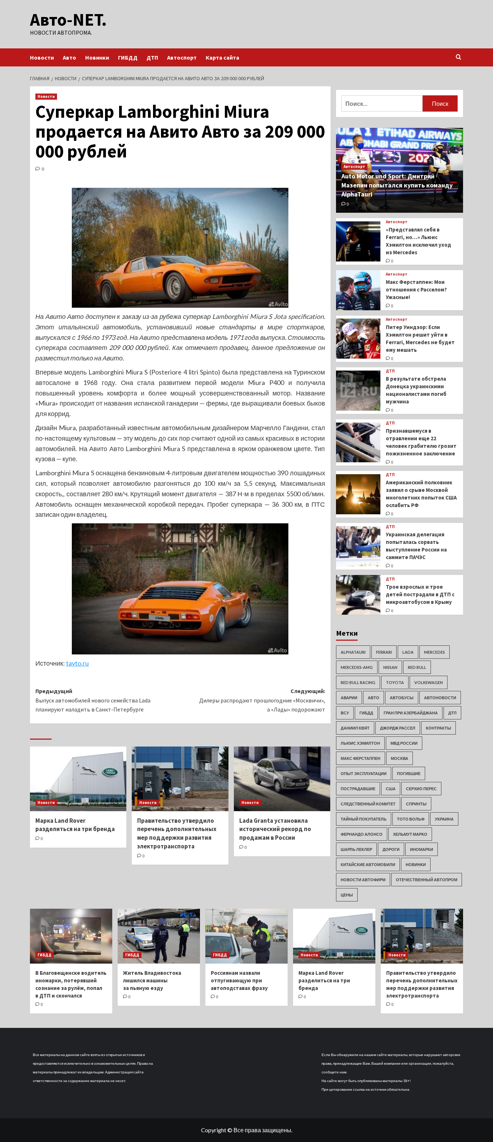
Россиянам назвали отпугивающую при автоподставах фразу (239, 980)
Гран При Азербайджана (411, 712)
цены (347, 894)
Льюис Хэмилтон (360, 743)
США (391, 788)
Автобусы (402, 697)
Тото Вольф (410, 819)
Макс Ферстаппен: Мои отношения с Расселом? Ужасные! (416, 289)
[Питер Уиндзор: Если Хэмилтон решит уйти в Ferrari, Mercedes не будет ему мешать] (358, 339)
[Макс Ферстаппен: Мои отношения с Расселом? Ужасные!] (358, 290)
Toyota (395, 682)
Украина (444, 819)
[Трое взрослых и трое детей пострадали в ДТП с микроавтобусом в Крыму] (358, 595)
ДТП (152, 57)
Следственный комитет (368, 803)
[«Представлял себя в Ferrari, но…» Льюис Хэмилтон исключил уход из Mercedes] (358, 241)
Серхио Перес (421, 788)
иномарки (421, 849)
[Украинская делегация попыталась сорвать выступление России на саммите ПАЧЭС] (358, 546)
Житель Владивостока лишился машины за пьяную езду (152, 980)
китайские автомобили (368, 864)
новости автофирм (363, 879)
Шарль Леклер (356, 849)
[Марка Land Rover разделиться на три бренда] (78, 779)
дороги (391, 849)
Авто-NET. (68, 19)
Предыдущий (92, 700)
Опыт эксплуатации (364, 773)
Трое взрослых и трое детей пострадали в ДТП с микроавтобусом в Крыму (420, 594)
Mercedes (434, 652)
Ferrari (384, 652)
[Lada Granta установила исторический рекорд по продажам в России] (282, 779)
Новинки (97, 57)
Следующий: (262, 700)
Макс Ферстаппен (360, 758)
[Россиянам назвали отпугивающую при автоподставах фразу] (246, 936)
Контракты (438, 728)
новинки (416, 864)
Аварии (349, 697)
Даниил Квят (355, 728)
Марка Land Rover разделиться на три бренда (75, 825)
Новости (42, 57)
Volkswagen (428, 682)
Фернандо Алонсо (362, 834)
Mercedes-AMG (357, 667)
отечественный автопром (426, 879)
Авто (69, 57)
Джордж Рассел (397, 728)
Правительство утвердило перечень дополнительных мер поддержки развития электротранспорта (177, 833)
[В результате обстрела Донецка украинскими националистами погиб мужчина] (358, 391)
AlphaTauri (353, 652)
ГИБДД (128, 57)
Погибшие (408, 773)
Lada (408, 652)
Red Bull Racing (358, 682)
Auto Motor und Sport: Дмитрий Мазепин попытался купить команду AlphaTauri (397, 185)
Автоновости (440, 697)
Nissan (390, 667)
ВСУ (345, 712)
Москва (399, 758)
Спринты (416, 803)
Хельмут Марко (410, 834)
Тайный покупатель (364, 819)
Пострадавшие (358, 788)
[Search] (458, 57)
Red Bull (417, 667)
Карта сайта (222, 57)
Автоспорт (182, 57)
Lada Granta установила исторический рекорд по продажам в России (275, 829)
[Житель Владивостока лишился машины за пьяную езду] (159, 936)
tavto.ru (77, 663)
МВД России (404, 743)
